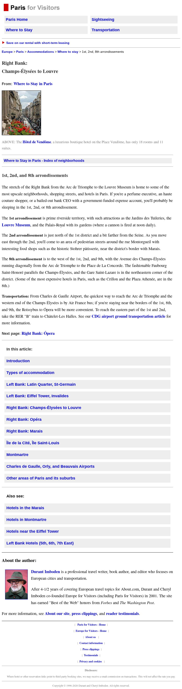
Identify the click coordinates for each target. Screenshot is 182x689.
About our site (57, 613)
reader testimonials (122, 613)
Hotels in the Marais (25, 508)
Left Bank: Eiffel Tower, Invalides (37, 396)
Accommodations (40, 51)
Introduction (18, 361)
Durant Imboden (45, 571)
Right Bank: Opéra (24, 419)
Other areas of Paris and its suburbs (40, 478)
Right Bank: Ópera (38, 333)
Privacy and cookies (91, 661)
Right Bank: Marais (24, 431)
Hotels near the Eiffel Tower (32, 531)
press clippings (84, 613)
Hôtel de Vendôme (37, 142)
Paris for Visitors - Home (91, 624)
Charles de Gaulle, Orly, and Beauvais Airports (50, 466)
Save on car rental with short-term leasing (37, 43)
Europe (7, 51)
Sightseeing (103, 19)
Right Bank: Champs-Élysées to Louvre (43, 407)
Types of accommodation (30, 372)
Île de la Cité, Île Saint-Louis (32, 443)
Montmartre (17, 454)
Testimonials (91, 655)
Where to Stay (19, 30)
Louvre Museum (16, 225)
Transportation (106, 30)
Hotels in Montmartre (26, 519)
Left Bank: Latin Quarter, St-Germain (41, 384)
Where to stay (67, 51)
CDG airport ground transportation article (128, 316)
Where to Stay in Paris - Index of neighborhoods (44, 160)
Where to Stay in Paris (33, 83)
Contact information (91, 643)
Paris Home (17, 19)
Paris (20, 51)
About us (90, 637)
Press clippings (91, 649)
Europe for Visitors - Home (91, 631)
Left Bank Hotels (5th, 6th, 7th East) (40, 543)
